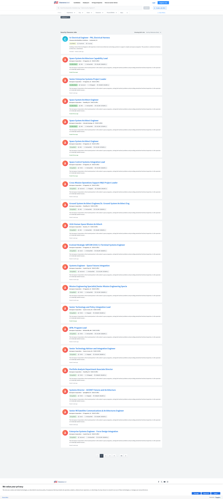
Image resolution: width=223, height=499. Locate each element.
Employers (86, 2)
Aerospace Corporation (75, 61)
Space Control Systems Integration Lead (87, 162)
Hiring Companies (97, 2)
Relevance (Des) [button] (155, 32)
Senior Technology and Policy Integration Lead (90, 307)
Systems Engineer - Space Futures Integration (89, 265)
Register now (163, 3)
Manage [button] (196, 493)
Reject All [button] (206, 493)
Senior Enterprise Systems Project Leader (87, 79)
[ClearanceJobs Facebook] (159, 481)
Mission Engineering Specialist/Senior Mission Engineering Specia (98, 286)
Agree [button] (215, 493)
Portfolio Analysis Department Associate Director (91, 369)
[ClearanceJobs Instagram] (167, 481)
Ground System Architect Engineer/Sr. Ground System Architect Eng (99, 203)
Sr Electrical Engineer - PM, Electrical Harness (89, 37)
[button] (71, 13)
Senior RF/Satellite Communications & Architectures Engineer (96, 410)
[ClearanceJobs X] (162, 481)
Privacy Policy (5, 497)
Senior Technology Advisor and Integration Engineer (92, 348)
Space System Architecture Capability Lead (88, 58)
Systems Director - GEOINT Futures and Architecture (92, 390)
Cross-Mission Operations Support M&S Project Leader (93, 182)
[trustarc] (218, 497)
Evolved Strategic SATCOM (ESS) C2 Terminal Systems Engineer (97, 244)
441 (121, 456)
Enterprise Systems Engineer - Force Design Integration (93, 431)
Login (153, 3)
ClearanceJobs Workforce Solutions (78, 40)
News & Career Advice (111, 2)
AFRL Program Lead (78, 327)
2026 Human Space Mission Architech (85, 224)
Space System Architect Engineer (84, 99)
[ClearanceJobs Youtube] (165, 481)
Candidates (77, 2)
